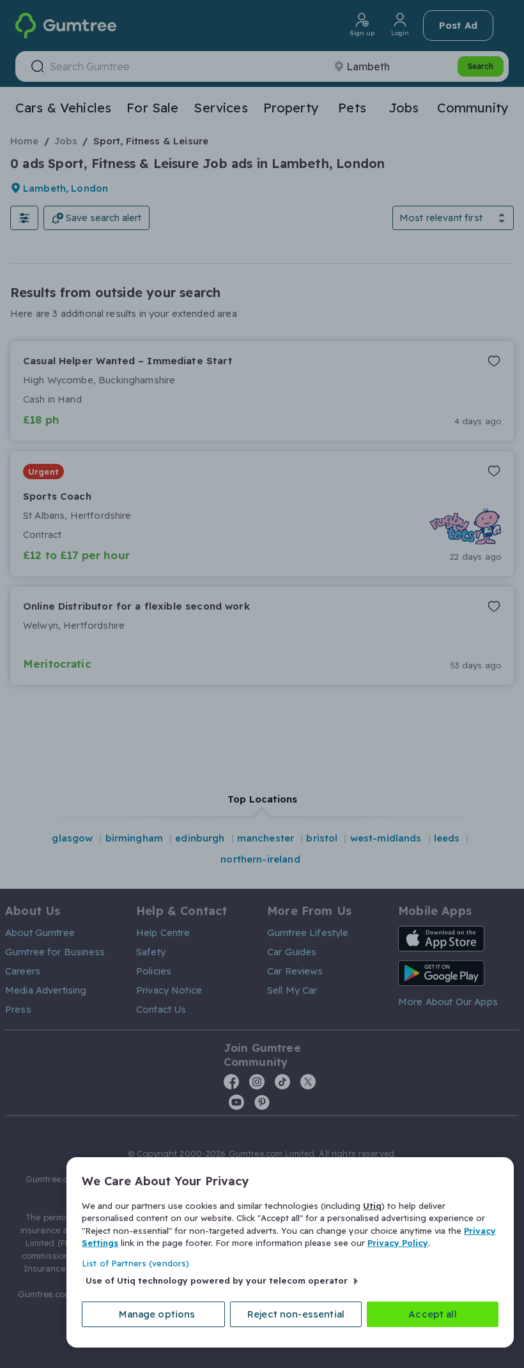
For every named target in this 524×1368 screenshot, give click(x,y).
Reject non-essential (295, 1314)
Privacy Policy (397, 1243)
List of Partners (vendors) (135, 1263)
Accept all (432, 1314)
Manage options (157, 1314)
